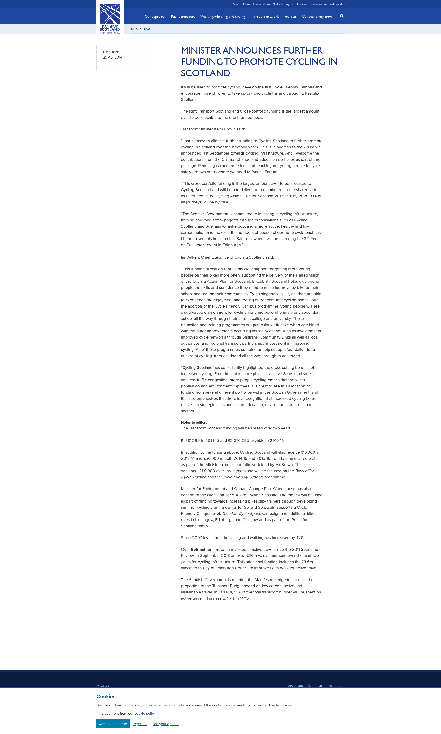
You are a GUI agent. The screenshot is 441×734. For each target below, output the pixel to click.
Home (134, 28)
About (236, 4)
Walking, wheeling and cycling (222, 16)
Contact (102, 686)
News (246, 4)
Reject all (140, 724)
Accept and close (113, 724)
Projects (290, 16)
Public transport (183, 16)
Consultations (261, 4)
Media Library (281, 4)
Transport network (265, 16)
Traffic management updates (327, 4)
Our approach (155, 16)
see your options (166, 724)
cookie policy (144, 713)
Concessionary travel (318, 16)
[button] (341, 15)
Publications (299, 4)
